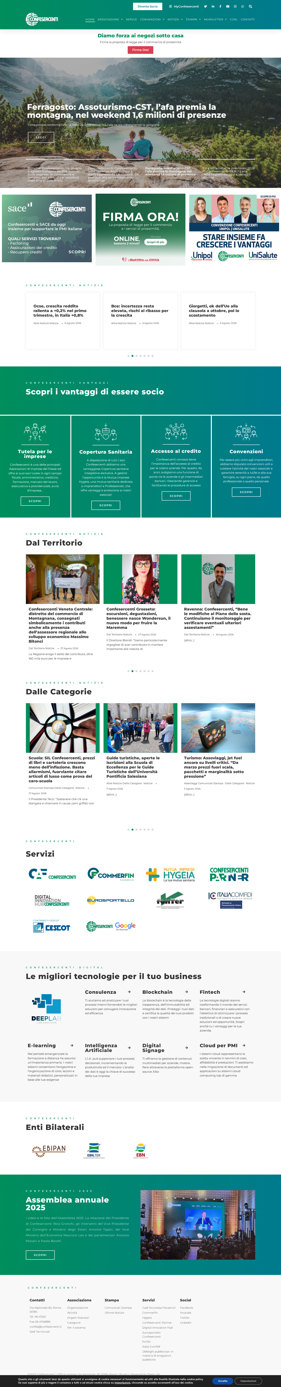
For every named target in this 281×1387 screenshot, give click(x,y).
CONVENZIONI (150, 19)
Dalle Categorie (54, 783)
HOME (90, 19)
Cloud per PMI (219, 1045)
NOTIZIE (173, 19)
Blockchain (157, 992)
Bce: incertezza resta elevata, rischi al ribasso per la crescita (62, 311)
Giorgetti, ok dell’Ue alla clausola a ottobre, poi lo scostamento (136, 311)
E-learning (42, 1045)
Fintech (210, 992)
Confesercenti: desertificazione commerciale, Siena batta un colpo (216, 614)
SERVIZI (131, 19)
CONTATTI (248, 19)
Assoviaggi (113, 783)
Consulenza (100, 992)
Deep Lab (153, 1374)
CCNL (234, 19)
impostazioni (122, 1383)
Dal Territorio (37, 634)
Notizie (54, 323)
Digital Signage (153, 1048)
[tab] (54, 173)
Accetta (222, 1381)
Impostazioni (248, 1381)
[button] (250, 6)
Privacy (124, 1374)
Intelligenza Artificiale (101, 1048)
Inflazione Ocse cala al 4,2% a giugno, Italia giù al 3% (217, 308)
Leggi (39, 137)
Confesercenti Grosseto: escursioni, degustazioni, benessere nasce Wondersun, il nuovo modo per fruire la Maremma (61, 618)
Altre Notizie (41, 323)
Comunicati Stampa (133, 783)
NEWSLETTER (213, 19)
